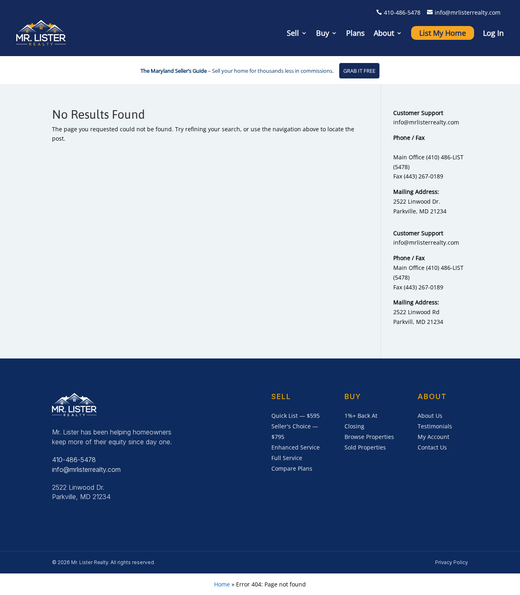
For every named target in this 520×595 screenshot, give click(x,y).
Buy (322, 33)
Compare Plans (291, 468)
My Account (433, 437)
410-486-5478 (402, 12)
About (384, 33)
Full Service (286, 458)
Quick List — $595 (295, 415)
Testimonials (435, 426)
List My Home (442, 33)
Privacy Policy (451, 562)
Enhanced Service (295, 447)
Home (222, 584)
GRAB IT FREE (359, 70)
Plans (355, 33)
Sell (293, 33)
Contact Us (432, 447)
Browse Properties (369, 437)
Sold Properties (365, 447)
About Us (430, 415)
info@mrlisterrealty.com (467, 12)
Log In (493, 33)
